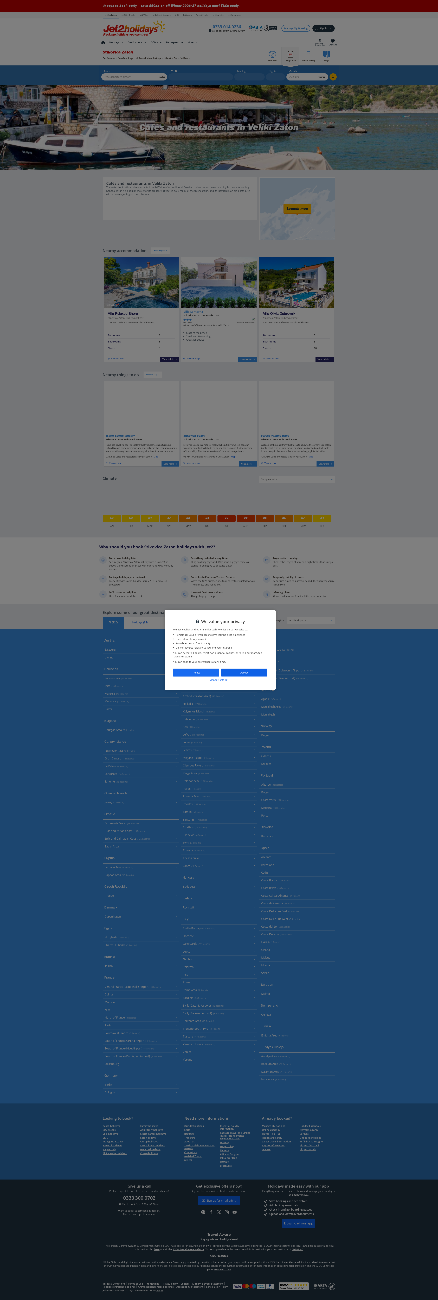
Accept (244, 672)
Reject (196, 672)
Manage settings (219, 679)
